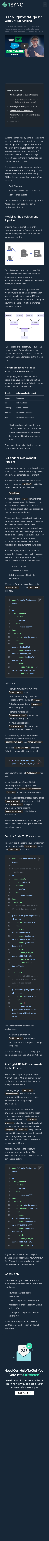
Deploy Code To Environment (21, 110)
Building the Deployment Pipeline (23, 106)
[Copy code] (40, 600)
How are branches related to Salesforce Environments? (26, 100)
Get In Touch (23, 1393)
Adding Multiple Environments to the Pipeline (25, 116)
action (23, 528)
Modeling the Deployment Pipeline (24, 95)
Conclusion (14, 121)
